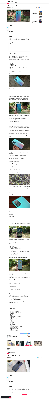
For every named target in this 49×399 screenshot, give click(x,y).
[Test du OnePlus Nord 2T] (40, 17)
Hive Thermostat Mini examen (34, 13)
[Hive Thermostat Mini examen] (40, 14)
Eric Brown (10, 7)
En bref (11, 43)
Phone (25, 345)
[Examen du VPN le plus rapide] (40, 12)
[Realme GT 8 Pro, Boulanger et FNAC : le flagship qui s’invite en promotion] (29, 343)
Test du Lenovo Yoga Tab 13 (34, 21)
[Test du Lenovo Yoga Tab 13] (40, 22)
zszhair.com (10, 1)
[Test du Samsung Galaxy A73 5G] (20, 343)
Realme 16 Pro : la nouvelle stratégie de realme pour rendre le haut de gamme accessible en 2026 (11, 348)
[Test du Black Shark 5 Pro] (40, 20)
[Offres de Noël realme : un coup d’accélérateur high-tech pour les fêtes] (38, 343)
